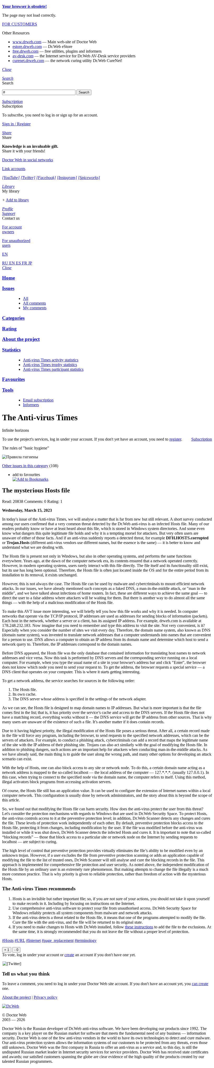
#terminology (86, 940)
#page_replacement (58, 940)
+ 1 (6, 950)
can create (200, 983)
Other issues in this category (25, 466)
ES (19, 263)
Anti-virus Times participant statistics (53, 369)
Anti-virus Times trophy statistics (50, 364)
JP (30, 263)
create (69, 955)
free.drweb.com (25, 51)
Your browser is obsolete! (24, 6)
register (175, 439)
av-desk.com (23, 56)
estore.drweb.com (27, 46)
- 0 (16, 950)
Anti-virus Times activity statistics (50, 360)
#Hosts (8, 940)
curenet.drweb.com (28, 60)
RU (5, 263)
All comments (34, 303)
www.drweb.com (27, 42)
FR (25, 263)
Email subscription (38, 400)
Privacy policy (45, 997)
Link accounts (13, 168)
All (25, 298)
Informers (31, 405)
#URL (20, 940)
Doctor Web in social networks (27, 160)
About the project (16, 997)
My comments (34, 308)
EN (12, 263)
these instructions (139, 927)
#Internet (33, 940)
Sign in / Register (16, 124)
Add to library (17, 200)
